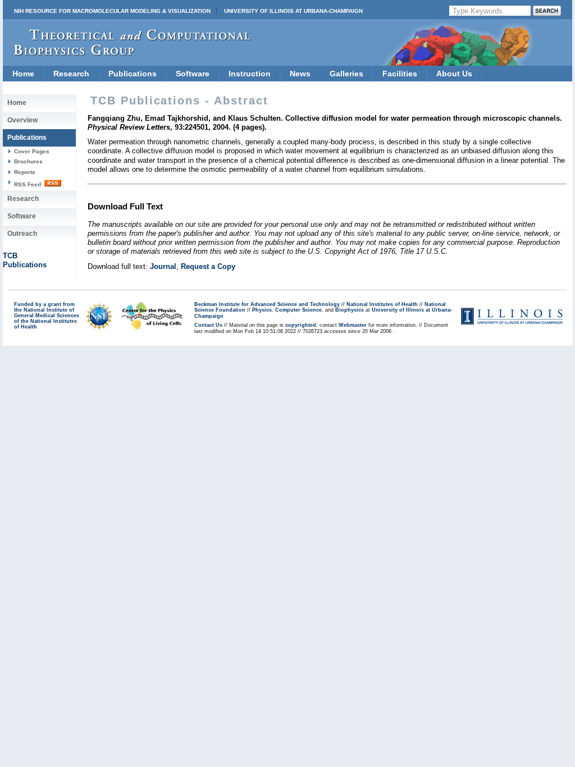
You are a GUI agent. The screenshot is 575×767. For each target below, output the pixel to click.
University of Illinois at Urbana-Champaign (293, 11)
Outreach (22, 234)
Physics (262, 310)
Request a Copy (208, 266)
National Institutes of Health (382, 304)
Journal (163, 266)
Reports (24, 172)
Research (71, 73)
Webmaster (353, 325)
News (300, 73)
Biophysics (349, 310)
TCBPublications (25, 260)
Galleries (346, 73)
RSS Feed (28, 184)
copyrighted (300, 325)
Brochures (28, 161)
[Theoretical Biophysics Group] (127, 53)
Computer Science (298, 310)
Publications (132, 73)
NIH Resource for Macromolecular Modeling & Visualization (112, 11)
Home (23, 73)
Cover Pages (31, 151)
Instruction (250, 73)
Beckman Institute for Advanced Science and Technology (267, 304)
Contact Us (208, 325)
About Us (454, 73)
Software (192, 73)
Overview (22, 120)
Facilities (399, 73)
